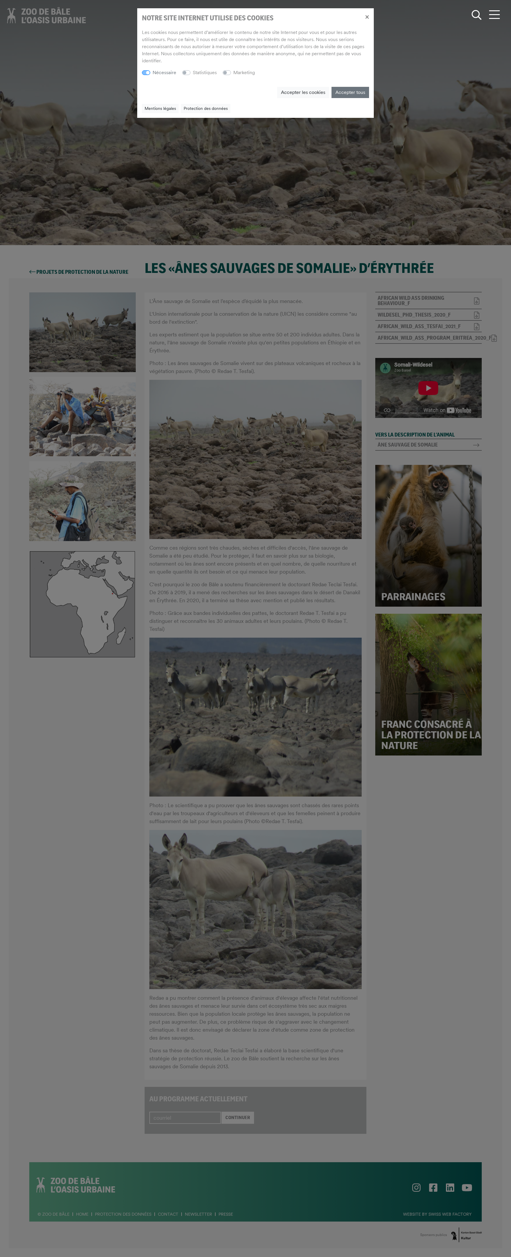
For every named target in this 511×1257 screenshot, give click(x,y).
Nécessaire (164, 72)
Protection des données (206, 108)
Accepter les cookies (303, 92)
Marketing (244, 72)
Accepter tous (350, 92)
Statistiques (205, 72)
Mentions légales (160, 108)
